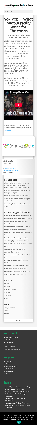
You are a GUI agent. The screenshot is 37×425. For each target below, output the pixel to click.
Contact (6, 314)
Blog (17, 35)
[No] (35, 419)
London (6, 284)
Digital (13, 389)
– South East (15, 274)
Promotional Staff (11, 403)
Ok (19, 422)
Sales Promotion (23, 403)
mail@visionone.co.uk (11, 170)
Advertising (8, 387)
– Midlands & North (15, 268)
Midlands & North (10, 289)
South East (7, 292)
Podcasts (8, 398)
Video (16, 405)
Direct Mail (20, 389)
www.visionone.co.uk (11, 168)
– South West (15, 230)
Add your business (10, 308)
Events (7, 391)
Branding (27, 387)
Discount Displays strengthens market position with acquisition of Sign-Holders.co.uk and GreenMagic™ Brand (16, 185)
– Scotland (18, 218)
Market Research (25, 35)
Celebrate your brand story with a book (16, 196)
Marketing (21, 394)
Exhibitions (14, 391)
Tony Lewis (7, 130)
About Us (9, 340)
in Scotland (16, 238)
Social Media (9, 405)
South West (7, 295)
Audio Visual (18, 387)
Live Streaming (24, 391)
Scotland (7, 286)
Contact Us (9, 342)
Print (13, 398)
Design (7, 389)
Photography (9, 396)
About (6, 311)
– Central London (17, 215)
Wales (6, 298)
